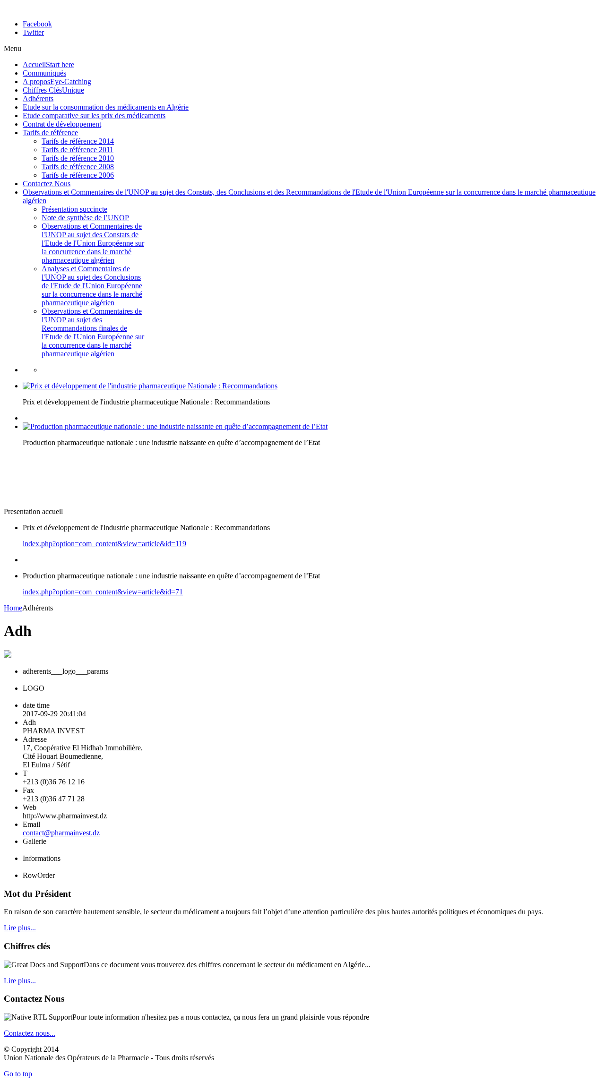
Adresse (35, 739)
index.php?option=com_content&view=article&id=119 (104, 544)
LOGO (33, 688)
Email (31, 824)
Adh (29, 722)
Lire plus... (20, 928)
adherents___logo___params (65, 671)
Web (29, 807)
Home (13, 608)
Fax (28, 790)
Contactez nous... (29, 1033)
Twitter (33, 32)
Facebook (37, 24)
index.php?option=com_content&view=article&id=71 (103, 592)
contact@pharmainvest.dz (61, 833)
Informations (41, 858)
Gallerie (34, 841)
